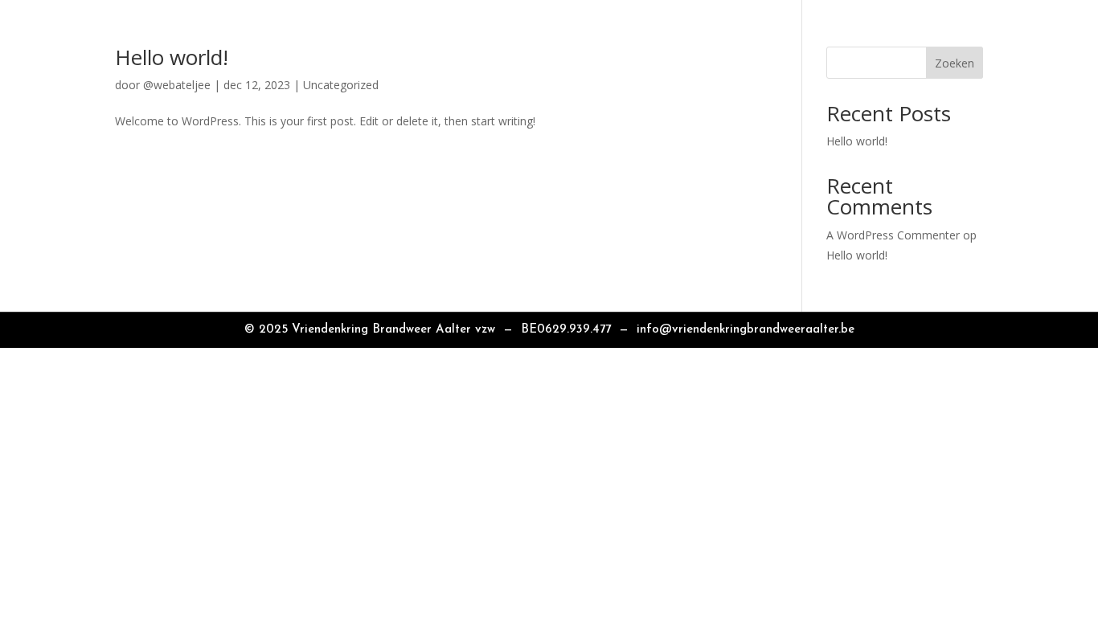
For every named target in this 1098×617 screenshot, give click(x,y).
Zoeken (954, 63)
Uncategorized (341, 84)
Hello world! (171, 57)
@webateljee (177, 84)
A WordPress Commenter (893, 235)
